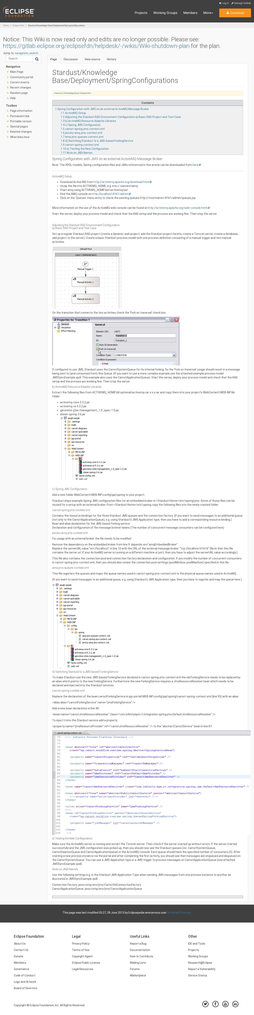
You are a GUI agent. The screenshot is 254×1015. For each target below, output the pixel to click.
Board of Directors (25, 988)
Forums (135, 969)
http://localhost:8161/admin (110, 193)
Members (190, 13)
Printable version (21, 121)
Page (53, 59)
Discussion (71, 59)
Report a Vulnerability (201, 969)
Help (13, 98)
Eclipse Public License (86, 962)
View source (92, 59)
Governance (21, 969)
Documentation (140, 950)
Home (6, 25)
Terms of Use (80, 950)
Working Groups (165, 13)
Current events (19, 82)
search (33, 53)
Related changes (21, 131)
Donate (18, 956)
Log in (225, 3)
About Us (20, 943)
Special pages (19, 126)
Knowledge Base (71, 93)
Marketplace (138, 975)
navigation (21, 53)
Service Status (197, 975)
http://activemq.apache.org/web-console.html (177, 207)
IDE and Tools (196, 943)
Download (237, 13)
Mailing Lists (138, 962)
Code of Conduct (24, 975)
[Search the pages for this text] (37, 59)
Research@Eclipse (200, 962)
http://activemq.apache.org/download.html (121, 182)
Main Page (16, 71)
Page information (21, 110)
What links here (20, 137)
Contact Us (21, 950)
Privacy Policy (80, 943)
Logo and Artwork (25, 981)
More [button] (207, 13)
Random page (19, 92)
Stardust (59, 93)
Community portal (21, 77)
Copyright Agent (82, 956)
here (195, 164)
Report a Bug (138, 943)
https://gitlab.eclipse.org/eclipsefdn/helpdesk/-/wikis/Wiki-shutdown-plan (96, 45)
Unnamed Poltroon (179, 912)
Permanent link (19, 116)
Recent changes (20, 87)
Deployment (85, 93)
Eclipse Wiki (18, 25)
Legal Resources (82, 969)
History (111, 59)
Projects (141, 13)
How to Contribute (141, 956)
